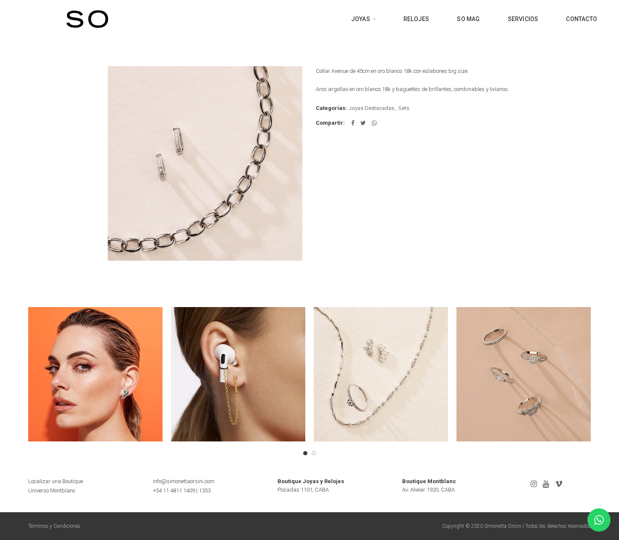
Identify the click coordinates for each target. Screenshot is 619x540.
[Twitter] (363, 123)
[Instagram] (534, 484)
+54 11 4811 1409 (174, 490)
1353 (205, 490)
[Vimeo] (559, 484)
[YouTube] (546, 484)
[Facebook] (353, 123)
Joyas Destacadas (371, 108)
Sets (403, 108)
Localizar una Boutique (55, 481)
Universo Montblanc (51, 490)
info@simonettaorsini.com (183, 481)
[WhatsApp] (374, 123)
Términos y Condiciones (54, 526)
